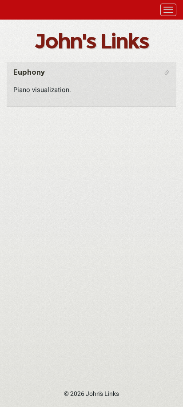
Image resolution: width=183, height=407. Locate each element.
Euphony (29, 72)
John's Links (91, 41)
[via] (61, 80)
